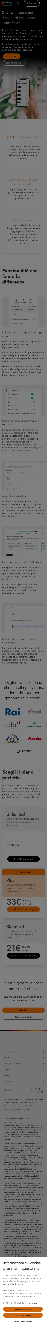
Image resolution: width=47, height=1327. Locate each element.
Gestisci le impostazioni (23, 1321)
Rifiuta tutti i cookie (23, 1315)
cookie (27, 1303)
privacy (35, 1303)
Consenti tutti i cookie (23, 1309)
